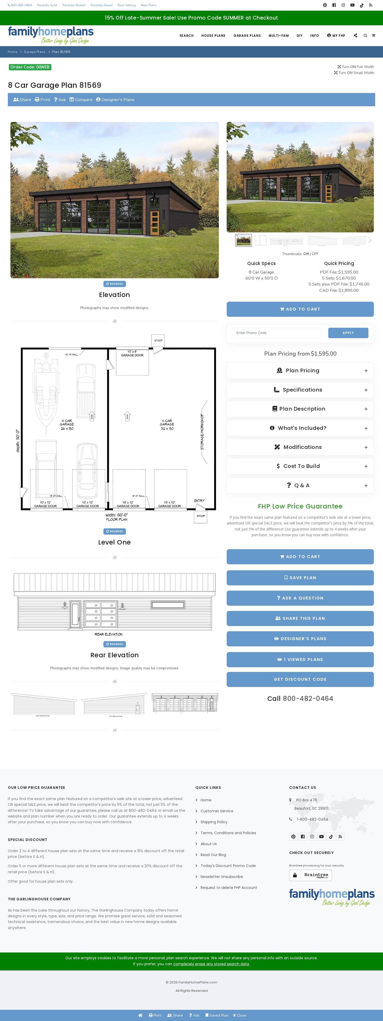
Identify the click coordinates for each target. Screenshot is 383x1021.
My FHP (338, 35)
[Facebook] (334, 5)
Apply (348, 333)
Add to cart (302, 309)
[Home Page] (140, 1015)
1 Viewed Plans (302, 660)
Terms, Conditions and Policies (228, 833)
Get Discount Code (300, 679)
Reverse (116, 284)
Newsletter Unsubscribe (222, 876)
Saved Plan (218, 1015)
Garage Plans (247, 35)
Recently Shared (73, 5)
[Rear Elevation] (114, 603)
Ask (61, 100)
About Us (209, 843)
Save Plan (302, 578)
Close (241, 1015)
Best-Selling (127, 5)
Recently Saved (102, 5)
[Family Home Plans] (51, 35)
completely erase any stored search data (211, 964)
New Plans (149, 5)
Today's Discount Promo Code (228, 865)
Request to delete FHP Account (229, 887)
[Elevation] (300, 177)
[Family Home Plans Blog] (370, 5)
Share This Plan (303, 618)
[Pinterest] (325, 5)
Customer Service (217, 811)
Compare (83, 100)
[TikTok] (361, 5)
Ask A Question (302, 598)
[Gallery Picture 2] (115, 705)
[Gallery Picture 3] (185, 703)
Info (314, 35)
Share (25, 100)
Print (44, 100)
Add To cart (302, 557)
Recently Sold (47, 5)
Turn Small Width (355, 72)
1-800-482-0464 (312, 819)
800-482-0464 (21, 5)
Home (12, 52)
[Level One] (114, 428)
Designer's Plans (117, 100)
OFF (315, 253)
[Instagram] (343, 5)
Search (187, 35)
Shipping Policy (214, 822)
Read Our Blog (213, 854)
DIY (300, 35)
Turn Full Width (357, 66)
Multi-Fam (279, 35)
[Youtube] (352, 5)
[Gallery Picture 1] (44, 704)
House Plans (213, 35)
